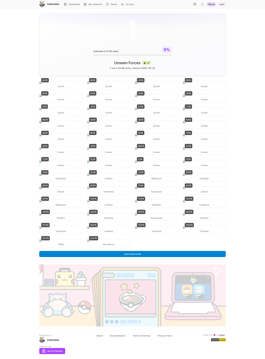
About (99, 335)
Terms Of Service (141, 335)
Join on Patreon (55, 351)
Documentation (117, 335)
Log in (221, 4)
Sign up (211, 4)
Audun (222, 335)
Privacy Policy (165, 335)
